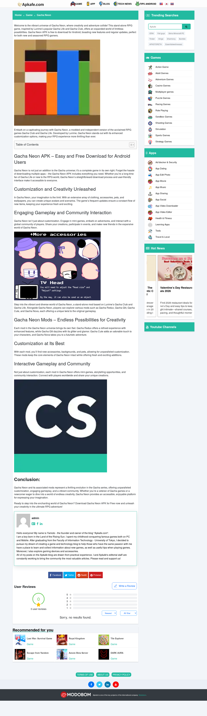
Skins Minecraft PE (176, 33)
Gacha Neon (44, 15)
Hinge (160, 38)
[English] (161, 4)
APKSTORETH (155, 44)
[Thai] (172, 4)
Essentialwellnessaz (173, 44)
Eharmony (171, 38)
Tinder (152, 38)
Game (29, 15)
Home (18, 15)
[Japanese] (167, 4)
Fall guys (161, 33)
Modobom (142, 695)
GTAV (151, 33)
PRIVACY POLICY (121, 674)
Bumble (182, 38)
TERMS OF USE (85, 674)
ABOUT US (102, 674)
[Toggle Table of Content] (130, 144)
